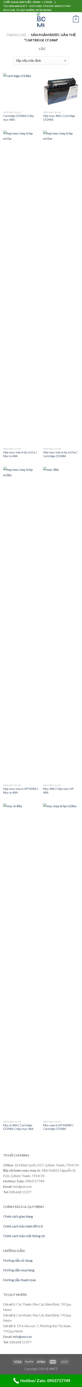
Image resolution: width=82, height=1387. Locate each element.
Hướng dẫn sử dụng (18, 1260)
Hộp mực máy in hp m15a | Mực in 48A (20, 454)
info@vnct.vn (22, 1337)
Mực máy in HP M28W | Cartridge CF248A (58, 1127)
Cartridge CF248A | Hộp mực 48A (18, 117)
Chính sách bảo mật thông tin (24, 1236)
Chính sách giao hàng (18, 1216)
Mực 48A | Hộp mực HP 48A (58, 790)
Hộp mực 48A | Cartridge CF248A (59, 117)
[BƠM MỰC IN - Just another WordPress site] (41, 19)
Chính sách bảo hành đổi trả (23, 1226)
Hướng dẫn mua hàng (18, 1270)
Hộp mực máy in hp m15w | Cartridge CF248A (60, 454)
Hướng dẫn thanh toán (19, 1280)
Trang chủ (16, 35)
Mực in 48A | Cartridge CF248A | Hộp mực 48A (18, 1127)
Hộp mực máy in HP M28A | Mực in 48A (20, 790)
